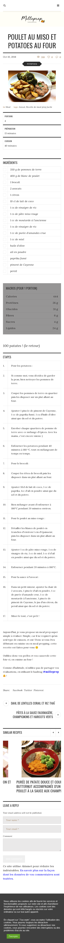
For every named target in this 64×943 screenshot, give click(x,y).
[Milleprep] (32, 19)
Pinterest (39, 690)
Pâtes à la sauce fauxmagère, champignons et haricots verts (33, 714)
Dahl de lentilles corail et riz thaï (33, 703)
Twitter (28, 690)
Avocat (22, 107)
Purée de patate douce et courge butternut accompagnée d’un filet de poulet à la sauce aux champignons (31, 786)
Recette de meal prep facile (39, 107)
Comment (7, 837)
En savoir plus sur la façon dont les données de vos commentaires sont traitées (31, 876)
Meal (8, 107)
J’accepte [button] (13, 936)
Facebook (17, 690)
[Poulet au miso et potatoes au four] (32, 86)
